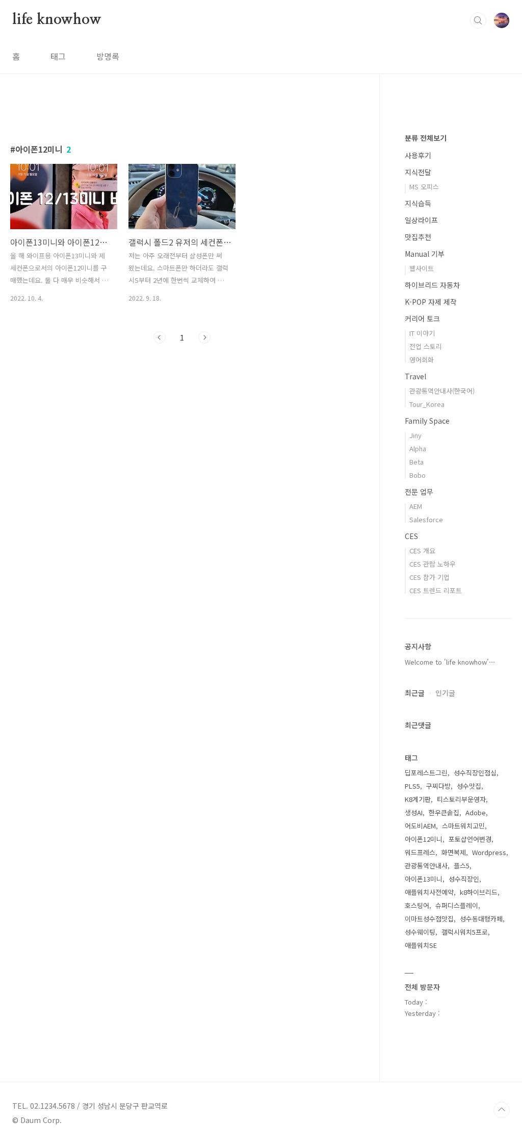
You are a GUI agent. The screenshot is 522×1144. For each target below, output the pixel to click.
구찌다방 (438, 786)
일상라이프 (421, 220)
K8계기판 (418, 799)
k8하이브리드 (479, 892)
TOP (501, 1110)
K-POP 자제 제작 (431, 302)
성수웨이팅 (420, 932)
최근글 (415, 693)
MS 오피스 (424, 186)
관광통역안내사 (426, 865)
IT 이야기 (422, 333)
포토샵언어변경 (470, 839)
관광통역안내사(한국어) (442, 391)
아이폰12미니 (423, 839)
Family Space (427, 421)
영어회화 (421, 359)
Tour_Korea (427, 404)
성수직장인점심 (475, 772)
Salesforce (426, 519)
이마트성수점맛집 (429, 918)
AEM (415, 506)
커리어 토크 (422, 318)
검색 (478, 20)
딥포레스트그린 (426, 772)
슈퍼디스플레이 (456, 905)
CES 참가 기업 (429, 577)
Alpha (417, 448)
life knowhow (56, 20)
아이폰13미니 (423, 879)
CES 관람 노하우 (432, 564)
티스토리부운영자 (461, 799)
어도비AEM (420, 826)
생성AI (414, 812)
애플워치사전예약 (429, 892)
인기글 (445, 693)
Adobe (475, 812)
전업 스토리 (425, 346)
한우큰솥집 (444, 812)
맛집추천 (418, 237)
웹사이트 (421, 268)
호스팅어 (417, 905)
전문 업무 (419, 491)
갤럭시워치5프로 (464, 932)
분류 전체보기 (426, 138)
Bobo (417, 475)
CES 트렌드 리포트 (435, 590)
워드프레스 (420, 852)
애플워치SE (421, 945)
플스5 (461, 865)
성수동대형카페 (481, 918)
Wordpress (489, 852)
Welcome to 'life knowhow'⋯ (450, 662)
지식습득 (418, 203)
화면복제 (453, 852)
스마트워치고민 (463, 826)
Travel (415, 376)
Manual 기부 (425, 254)
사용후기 (418, 155)
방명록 (107, 56)
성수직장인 (464, 879)
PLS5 (412, 786)
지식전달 (418, 172)
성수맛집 (469, 786)
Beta (416, 462)
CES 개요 (422, 550)
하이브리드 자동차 (432, 285)
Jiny (415, 435)
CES (411, 536)
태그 (58, 56)
